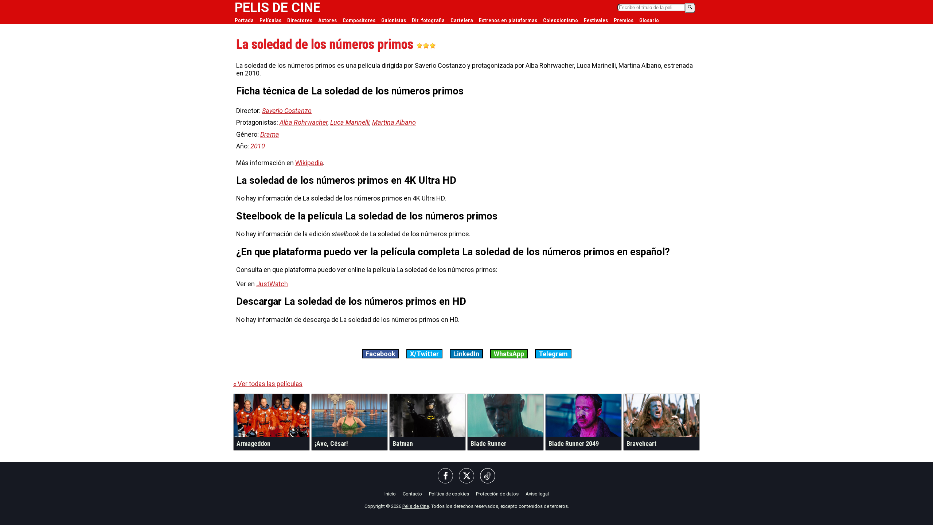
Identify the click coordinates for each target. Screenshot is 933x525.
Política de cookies (449, 494)
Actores (327, 20)
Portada (244, 20)
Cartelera (461, 20)
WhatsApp (509, 354)
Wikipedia (309, 163)
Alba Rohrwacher (304, 122)
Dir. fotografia (428, 20)
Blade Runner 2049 (574, 443)
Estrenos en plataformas (508, 20)
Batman (403, 443)
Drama (269, 134)
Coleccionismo (560, 20)
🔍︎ (690, 7)
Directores (299, 20)
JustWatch (272, 284)
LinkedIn (466, 354)
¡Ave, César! (331, 443)
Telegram (553, 354)
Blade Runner (488, 443)
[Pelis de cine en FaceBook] (445, 476)
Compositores (359, 20)
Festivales (596, 20)
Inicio (390, 494)
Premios (623, 20)
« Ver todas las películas (267, 384)
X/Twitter (424, 354)
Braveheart (641, 443)
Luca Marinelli (350, 122)
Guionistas (393, 20)
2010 (257, 146)
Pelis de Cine (415, 506)
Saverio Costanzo (287, 110)
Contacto (412, 494)
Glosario (649, 20)
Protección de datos (497, 494)
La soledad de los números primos (326, 44)
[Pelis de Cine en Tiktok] (487, 476)
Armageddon (253, 443)
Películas (270, 20)
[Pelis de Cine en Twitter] (466, 476)
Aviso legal (537, 494)
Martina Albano (394, 122)
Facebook (380, 354)
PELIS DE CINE (277, 7)
